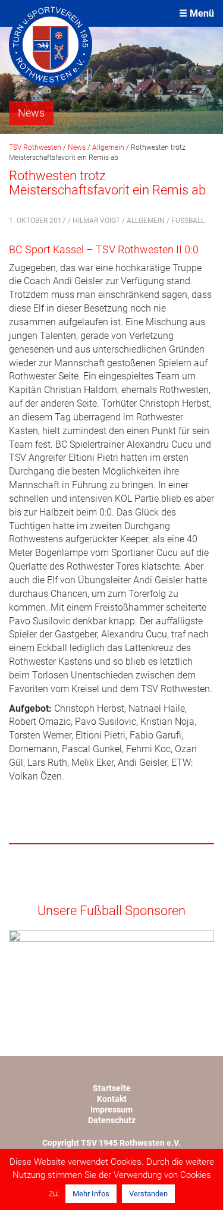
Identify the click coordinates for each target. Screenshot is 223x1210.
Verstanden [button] (148, 1193)
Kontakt (112, 1099)
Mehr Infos (91, 1193)
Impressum (111, 1109)
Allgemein (146, 220)
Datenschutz (112, 1120)
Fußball (188, 220)
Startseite (112, 1088)
